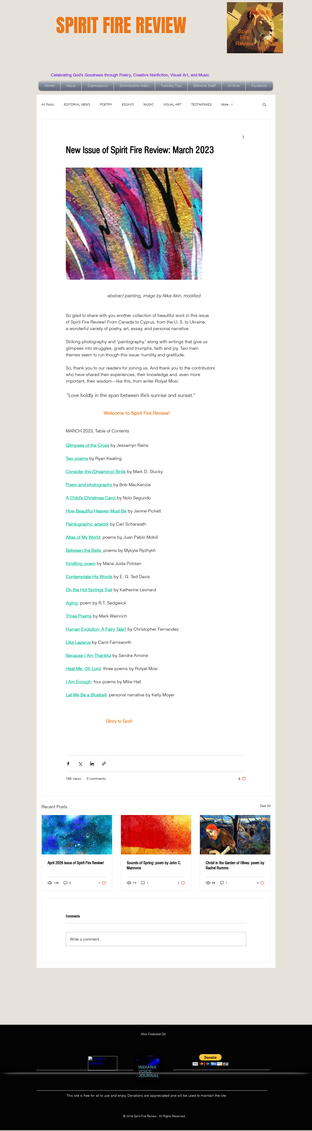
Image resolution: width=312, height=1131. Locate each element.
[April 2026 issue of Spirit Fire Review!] (77, 834)
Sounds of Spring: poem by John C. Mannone (154, 865)
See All (265, 806)
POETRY (106, 104)
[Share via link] (104, 763)
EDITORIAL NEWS (77, 104)
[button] (264, 104)
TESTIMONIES (201, 104)
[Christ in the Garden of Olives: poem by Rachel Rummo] (235, 834)
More (224, 104)
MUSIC (149, 104)
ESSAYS (128, 104)
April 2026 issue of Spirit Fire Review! (76, 862)
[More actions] (243, 137)
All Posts (47, 104)
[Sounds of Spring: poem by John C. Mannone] (156, 834)
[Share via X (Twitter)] (80, 763)
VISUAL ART (172, 104)
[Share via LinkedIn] (92, 763)
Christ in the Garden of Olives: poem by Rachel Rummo (235, 865)
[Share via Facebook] (68, 763)
